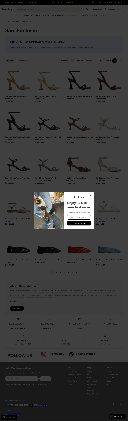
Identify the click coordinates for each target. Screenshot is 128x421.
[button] (117, 416)
